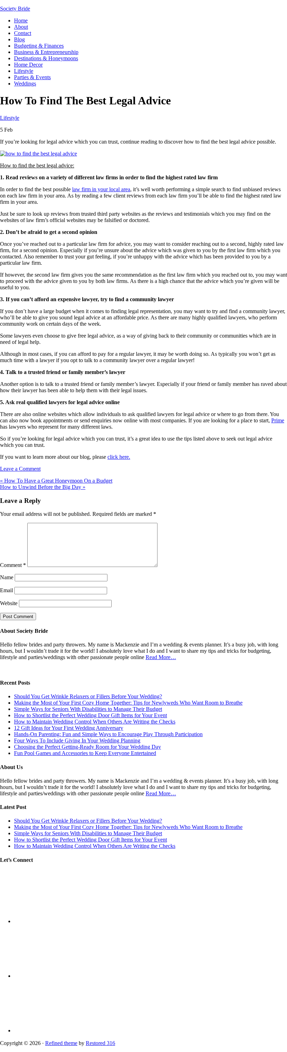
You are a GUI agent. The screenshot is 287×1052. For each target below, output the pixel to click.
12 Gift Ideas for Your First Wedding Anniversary (68, 728)
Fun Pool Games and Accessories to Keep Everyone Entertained (85, 753)
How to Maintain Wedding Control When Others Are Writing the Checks (94, 722)
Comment (13, 565)
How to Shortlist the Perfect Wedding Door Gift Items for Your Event (90, 715)
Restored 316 (100, 1043)
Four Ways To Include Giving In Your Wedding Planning (77, 740)
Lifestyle (9, 118)
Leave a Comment (20, 469)
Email (6, 590)
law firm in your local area (101, 189)
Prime (277, 420)
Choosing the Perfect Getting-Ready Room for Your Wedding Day (87, 747)
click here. (118, 457)
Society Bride (15, 9)
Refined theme (61, 1043)
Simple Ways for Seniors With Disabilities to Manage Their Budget (88, 709)
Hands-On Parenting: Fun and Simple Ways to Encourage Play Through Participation (108, 734)
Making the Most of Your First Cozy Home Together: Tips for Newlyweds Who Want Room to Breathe (128, 703)
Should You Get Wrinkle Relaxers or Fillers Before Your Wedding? (88, 696)
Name (6, 577)
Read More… (161, 657)
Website (9, 603)
